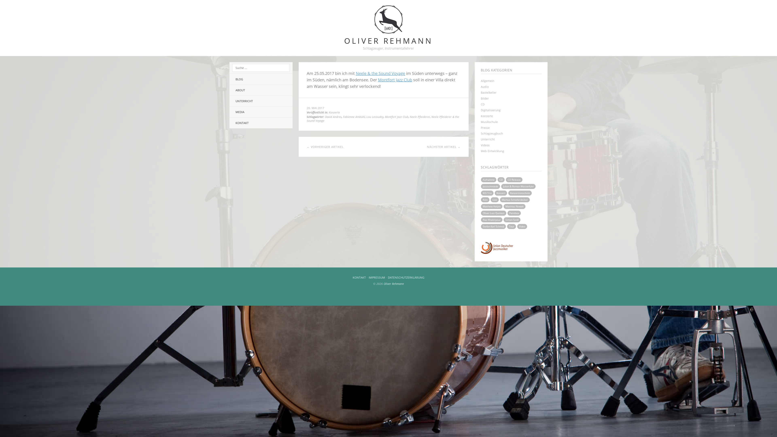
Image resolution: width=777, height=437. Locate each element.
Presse (485, 128)
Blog (239, 79)
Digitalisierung (491, 110)
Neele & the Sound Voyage (380, 73)
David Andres (333, 117)
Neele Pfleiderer (420, 117)
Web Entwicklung (492, 151)
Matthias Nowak (514, 206)
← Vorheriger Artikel (325, 147)
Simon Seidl (512, 220)
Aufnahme (489, 179)
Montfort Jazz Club (395, 80)
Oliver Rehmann (394, 284)
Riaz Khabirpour (492, 220)
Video (522, 226)
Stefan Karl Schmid (493, 226)
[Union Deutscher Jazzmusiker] (497, 253)
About (240, 90)
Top (388, 295)
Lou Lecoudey (374, 117)
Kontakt (242, 123)
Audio (485, 87)
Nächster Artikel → (444, 147)
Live (495, 200)
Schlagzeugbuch (492, 133)
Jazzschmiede (490, 186)
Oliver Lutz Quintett (493, 213)
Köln (485, 200)
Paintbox (514, 213)
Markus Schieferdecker (515, 200)
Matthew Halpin (492, 206)
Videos (485, 145)
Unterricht (244, 101)
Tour (511, 226)
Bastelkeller (489, 92)
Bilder (485, 98)
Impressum (377, 277)
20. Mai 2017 (315, 108)
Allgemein (487, 81)
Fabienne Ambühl (354, 117)
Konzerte (334, 112)
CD (483, 104)
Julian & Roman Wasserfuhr (518, 186)
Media (240, 112)
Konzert (501, 193)
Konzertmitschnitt (520, 193)
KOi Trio (487, 193)
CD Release (514, 179)
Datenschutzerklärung (406, 277)
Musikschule (489, 122)
